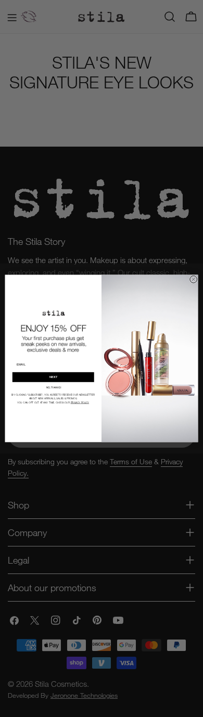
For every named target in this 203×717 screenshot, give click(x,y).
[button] (53, 387)
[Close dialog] (193, 279)
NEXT (53, 377)
